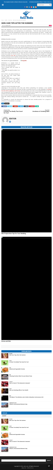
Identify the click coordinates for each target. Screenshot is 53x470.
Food (10, 367)
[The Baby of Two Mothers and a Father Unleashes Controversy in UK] (4, 398)
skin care (7, 103)
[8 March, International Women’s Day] (4, 405)
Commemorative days (12, 402)
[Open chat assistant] (49, 466)
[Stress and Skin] (26, 288)
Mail (37, 106)
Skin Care (3, 25)
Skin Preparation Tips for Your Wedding (13, 233)
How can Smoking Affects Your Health (18, 390)
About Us (24, 468)
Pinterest (32, 106)
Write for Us (30, 468)
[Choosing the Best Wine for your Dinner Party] (4, 376)
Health (10, 360)
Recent (4, 415)
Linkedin (21, 106)
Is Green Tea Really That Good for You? (13, 112)
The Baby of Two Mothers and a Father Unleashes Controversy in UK (26, 397)
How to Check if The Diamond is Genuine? (19, 383)
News (10, 395)
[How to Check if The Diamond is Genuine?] (4, 384)
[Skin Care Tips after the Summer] (4, 355)
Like (50, 25)
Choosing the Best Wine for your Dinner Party (20, 376)
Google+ (15, 106)
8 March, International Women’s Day (18, 404)
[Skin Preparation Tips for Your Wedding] (26, 180)
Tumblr (26, 106)
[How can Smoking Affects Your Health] (4, 391)
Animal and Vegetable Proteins (17, 369)
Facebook (4, 106)
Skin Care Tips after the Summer (17, 355)
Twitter (10, 106)
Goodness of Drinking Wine (41, 111)
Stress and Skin (6, 341)
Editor (12, 118)
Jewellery (10, 381)
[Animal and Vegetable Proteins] (4, 369)
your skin (13, 55)
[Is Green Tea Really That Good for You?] (4, 362)
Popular (4, 413)
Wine (10, 374)
